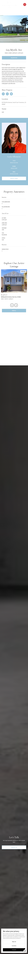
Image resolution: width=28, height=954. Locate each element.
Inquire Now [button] (14, 57)
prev (12, 305)
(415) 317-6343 (14, 168)
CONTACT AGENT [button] (14, 178)
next (16, 305)
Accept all (14, 949)
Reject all (14, 941)
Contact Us (14, 847)
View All (14, 310)
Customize (14, 945)
